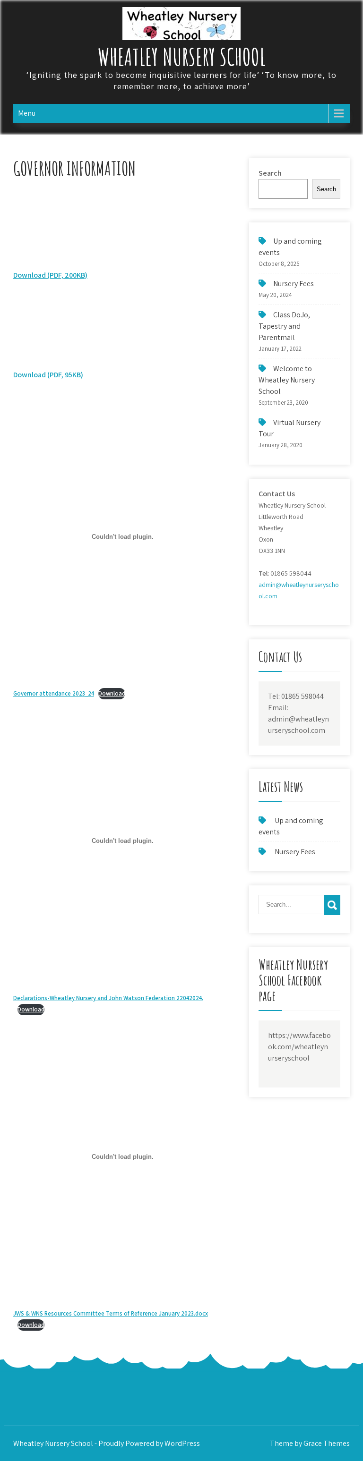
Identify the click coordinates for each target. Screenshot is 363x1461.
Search (270, 173)
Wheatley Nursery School (182, 56)
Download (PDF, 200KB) (50, 275)
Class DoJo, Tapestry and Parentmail (284, 326)
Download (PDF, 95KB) (48, 375)
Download (111, 693)
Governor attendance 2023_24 (53, 693)
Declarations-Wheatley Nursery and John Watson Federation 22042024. (108, 998)
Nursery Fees (293, 284)
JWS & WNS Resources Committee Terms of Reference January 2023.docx (110, 1313)
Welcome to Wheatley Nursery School (287, 380)
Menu (26, 113)
